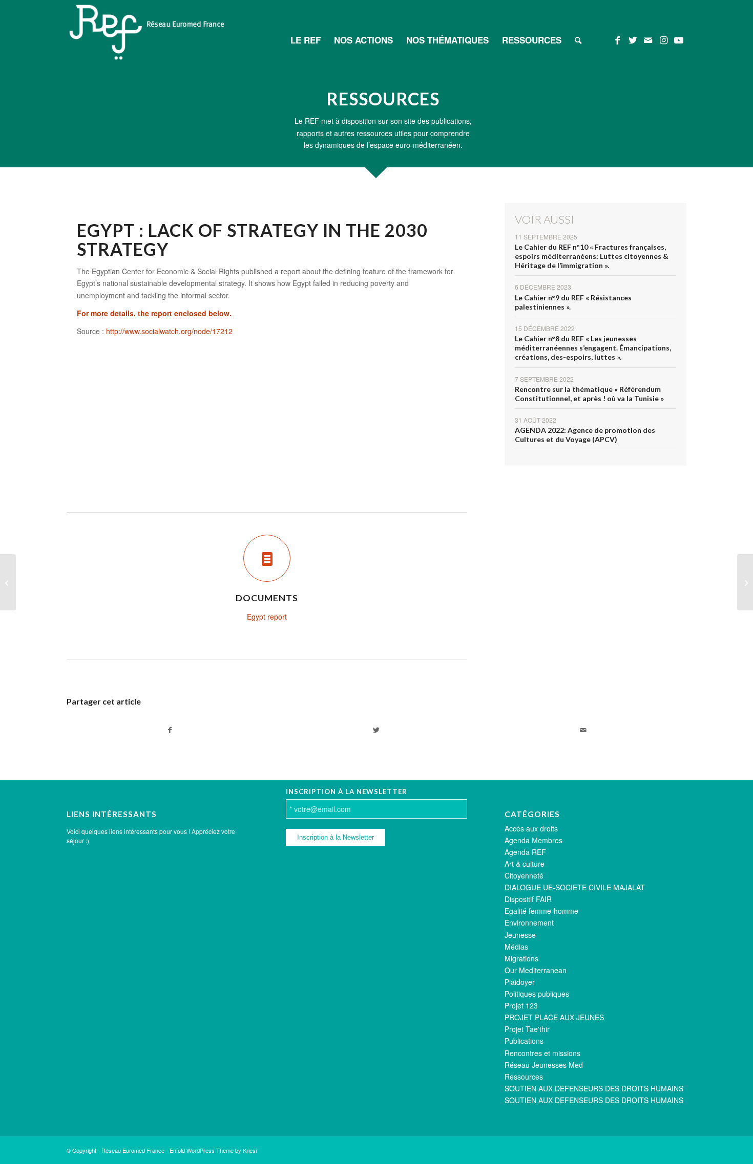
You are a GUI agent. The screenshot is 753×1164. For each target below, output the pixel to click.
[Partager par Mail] (583, 730)
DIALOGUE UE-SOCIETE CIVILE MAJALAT (575, 887)
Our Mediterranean (536, 970)
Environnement (529, 922)
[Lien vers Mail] (648, 39)
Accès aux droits (531, 828)
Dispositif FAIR (528, 899)
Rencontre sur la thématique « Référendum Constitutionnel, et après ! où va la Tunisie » (589, 394)
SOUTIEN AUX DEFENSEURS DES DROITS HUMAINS (594, 1088)
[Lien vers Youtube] (678, 39)
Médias (516, 946)
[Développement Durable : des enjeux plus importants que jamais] (745, 582)
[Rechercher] (578, 40)
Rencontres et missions (542, 1053)
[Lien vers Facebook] (617, 39)
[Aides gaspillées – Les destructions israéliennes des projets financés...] (8, 582)
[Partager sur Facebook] (170, 730)
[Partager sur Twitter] (376, 730)
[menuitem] (305, 40)
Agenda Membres (533, 840)
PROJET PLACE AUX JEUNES (554, 1017)
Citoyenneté (524, 875)
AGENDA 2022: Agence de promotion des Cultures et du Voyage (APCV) (585, 435)
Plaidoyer (520, 982)
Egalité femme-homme (541, 911)
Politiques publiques (537, 994)
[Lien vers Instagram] (663, 39)
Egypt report (267, 616)
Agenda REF (525, 852)
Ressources (524, 1076)
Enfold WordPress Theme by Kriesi (213, 1150)
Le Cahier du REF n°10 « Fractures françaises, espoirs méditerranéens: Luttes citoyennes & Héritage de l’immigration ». (591, 256)
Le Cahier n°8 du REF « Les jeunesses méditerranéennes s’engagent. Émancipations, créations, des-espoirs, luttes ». (593, 347)
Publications (524, 1041)
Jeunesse (520, 935)
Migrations (521, 958)
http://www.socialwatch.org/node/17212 (169, 331)
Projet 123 (521, 1005)
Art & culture (525, 864)
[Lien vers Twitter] (632, 39)
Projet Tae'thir (527, 1029)
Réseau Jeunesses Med (544, 1065)
